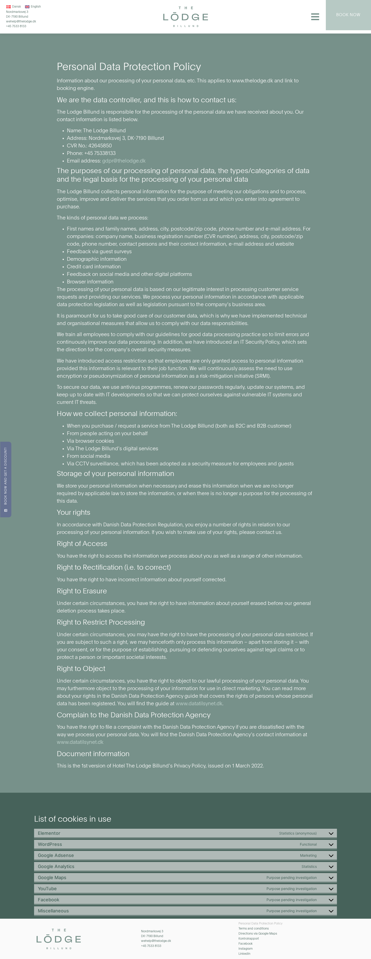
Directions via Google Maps (257, 933)
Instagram (245, 948)
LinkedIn (244, 953)
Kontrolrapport (248, 938)
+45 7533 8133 (16, 26)
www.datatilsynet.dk (199, 704)
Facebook (245, 943)
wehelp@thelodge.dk (21, 21)
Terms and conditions (253, 928)
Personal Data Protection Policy (260, 923)
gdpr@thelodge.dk (124, 161)
